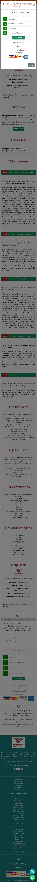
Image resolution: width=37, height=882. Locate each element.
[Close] (33, 5)
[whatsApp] (32, 877)
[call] (32, 871)
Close (31, 65)
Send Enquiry (18, 37)
